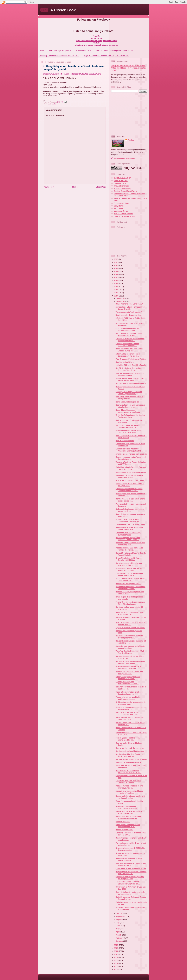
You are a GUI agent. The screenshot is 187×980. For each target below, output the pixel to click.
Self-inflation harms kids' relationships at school (126, 807)
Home (41, 50)
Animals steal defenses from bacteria (131, 454)
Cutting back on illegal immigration (130, 751)
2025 (116, 262)
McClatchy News (121, 211)
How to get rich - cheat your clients (130, 480)
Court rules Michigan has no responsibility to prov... (127, 329)
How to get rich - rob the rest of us (130, 748)
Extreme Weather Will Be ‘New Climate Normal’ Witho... (128, 431)
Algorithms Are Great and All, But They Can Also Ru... (129, 528)
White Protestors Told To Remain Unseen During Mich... (129, 350)
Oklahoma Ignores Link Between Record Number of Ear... (129, 490)
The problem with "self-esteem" (129, 312)
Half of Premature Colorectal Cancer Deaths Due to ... (131, 898)
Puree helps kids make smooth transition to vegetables (128, 817)
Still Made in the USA (122, 178)
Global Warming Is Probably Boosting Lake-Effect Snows (131, 468)
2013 (116, 945)
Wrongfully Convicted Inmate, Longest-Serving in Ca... (128, 426)
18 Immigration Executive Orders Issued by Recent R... (129, 574)
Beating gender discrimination (128, 315)
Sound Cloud (96, 38)
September (121, 916)
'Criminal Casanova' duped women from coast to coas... (130, 340)
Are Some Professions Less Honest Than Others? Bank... (130, 588)
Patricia (131, 140)
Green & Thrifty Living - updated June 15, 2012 (115, 50)
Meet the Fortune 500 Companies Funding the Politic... (129, 549)
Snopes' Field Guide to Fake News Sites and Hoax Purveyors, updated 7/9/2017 (129, 67)
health (54, 104)
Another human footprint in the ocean (131, 383)
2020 (116, 277)
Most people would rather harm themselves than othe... (128, 667)
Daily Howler (119, 206)
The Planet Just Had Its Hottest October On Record (128, 782)
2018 (116, 284)
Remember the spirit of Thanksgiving (131, 472)
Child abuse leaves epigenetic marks (131, 868)
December (120, 298)
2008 (116, 960)
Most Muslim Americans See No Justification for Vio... (129, 569)
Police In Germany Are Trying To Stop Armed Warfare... (131, 864)
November (120, 301)
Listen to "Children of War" (125, 216)
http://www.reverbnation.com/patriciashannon (96, 41)
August (119, 920)
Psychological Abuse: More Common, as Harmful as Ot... (131, 873)
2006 (116, 966)
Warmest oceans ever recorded (129, 762)
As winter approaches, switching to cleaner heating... (130, 647)
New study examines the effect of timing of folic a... (129, 398)
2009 (116, 957)
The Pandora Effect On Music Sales (130, 524)
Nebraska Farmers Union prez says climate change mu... (130, 406)
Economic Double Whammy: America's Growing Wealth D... (129, 450)
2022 (116, 271)
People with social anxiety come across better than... (129, 812)
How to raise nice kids (125, 441)
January (119, 941)
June (118, 926)
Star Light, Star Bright (125, 362)
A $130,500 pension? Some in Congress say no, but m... (128, 355)
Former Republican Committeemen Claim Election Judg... (130, 603)
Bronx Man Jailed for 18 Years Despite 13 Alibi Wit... (128, 559)
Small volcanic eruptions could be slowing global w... (129, 718)
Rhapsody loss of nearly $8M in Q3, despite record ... (130, 849)
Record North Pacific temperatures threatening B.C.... (130, 544)
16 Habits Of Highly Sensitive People (131, 365)
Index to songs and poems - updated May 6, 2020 (70, 50)
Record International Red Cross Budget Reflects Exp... (129, 334)
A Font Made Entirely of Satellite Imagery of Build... (129, 859)
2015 (116, 293)
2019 (116, 280)
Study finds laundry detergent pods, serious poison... (130, 893)
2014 (116, 296)
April (118, 932)
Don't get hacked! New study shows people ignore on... (130, 500)
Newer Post (49, 187)
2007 (116, 963)
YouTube (96, 43)
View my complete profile (124, 158)
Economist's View (121, 203)
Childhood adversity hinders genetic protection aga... (131, 703)
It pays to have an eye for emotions (130, 628)
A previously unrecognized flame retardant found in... (129, 792)
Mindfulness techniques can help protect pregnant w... (129, 637)
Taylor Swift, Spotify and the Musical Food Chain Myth (130, 416)
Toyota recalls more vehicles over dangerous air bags (130, 379)
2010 (116, 954)
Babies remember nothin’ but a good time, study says (131, 458)
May (118, 929)
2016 (116, 290)
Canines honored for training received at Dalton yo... (127, 345)
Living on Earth (120, 183)
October (119, 913)
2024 (116, 265)
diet (49, 104)
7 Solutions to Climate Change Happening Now (128, 534)
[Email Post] (65, 102)
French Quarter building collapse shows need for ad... (129, 739)
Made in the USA (121, 181)
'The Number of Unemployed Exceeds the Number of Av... (128, 772)
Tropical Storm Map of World (125, 191)
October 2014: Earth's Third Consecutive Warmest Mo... (128, 520)
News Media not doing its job (127, 402)
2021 (116, 274)
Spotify (96, 36)
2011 (116, 951)
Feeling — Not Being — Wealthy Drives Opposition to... (129, 393)
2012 (116, 948)
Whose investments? (124, 830)
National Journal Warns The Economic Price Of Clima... (128, 713)
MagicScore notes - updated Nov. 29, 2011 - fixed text (106, 55)
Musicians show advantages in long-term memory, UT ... (131, 708)
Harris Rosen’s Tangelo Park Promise (131, 759)
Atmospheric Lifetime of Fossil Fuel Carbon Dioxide (130, 308)
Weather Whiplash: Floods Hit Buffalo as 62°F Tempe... (131, 463)
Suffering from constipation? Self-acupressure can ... (129, 613)
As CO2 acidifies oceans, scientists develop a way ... (130, 623)
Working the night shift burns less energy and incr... (129, 672)
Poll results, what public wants (128, 583)
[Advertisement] (129, 114)
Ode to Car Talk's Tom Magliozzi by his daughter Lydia (130, 878)
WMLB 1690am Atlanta (123, 214)
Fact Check (118, 208)
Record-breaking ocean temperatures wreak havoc (128, 411)
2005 (116, 969)
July (118, 923)
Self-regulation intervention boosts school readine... (130, 510)
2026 (116, 259)
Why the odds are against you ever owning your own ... (130, 374)
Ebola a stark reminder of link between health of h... (128, 826)
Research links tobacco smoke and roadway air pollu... (130, 797)
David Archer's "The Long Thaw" (129, 304)
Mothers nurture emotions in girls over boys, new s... (129, 787)
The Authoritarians (121, 186)
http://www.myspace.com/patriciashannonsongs (96, 45)
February (120, 938)
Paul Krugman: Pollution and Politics (131, 359)
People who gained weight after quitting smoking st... (128, 698)
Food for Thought (123, 821)
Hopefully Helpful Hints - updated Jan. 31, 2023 (59, 55)
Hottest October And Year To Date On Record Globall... (131, 554)
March (119, 935)
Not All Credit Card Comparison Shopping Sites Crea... (129, 369)
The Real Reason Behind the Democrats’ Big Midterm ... (128, 883)
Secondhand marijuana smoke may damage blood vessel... (130, 662)
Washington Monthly (122, 188)
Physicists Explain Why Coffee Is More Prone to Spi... (129, 476)
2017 (116, 287)
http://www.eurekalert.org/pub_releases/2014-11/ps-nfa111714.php (72, 74)
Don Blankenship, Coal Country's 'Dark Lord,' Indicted (129, 755)
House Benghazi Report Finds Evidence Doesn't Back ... (128, 539)
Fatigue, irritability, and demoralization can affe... (127, 683)
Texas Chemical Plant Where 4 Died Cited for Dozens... (130, 579)
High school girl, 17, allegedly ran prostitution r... (129, 421)
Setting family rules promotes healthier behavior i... (128, 678)
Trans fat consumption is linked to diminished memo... (129, 693)
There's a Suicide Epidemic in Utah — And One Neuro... (131, 652)
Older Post (100, 187)
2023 (116, 268)
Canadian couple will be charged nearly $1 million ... (129, 564)
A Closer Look (63, 10)
